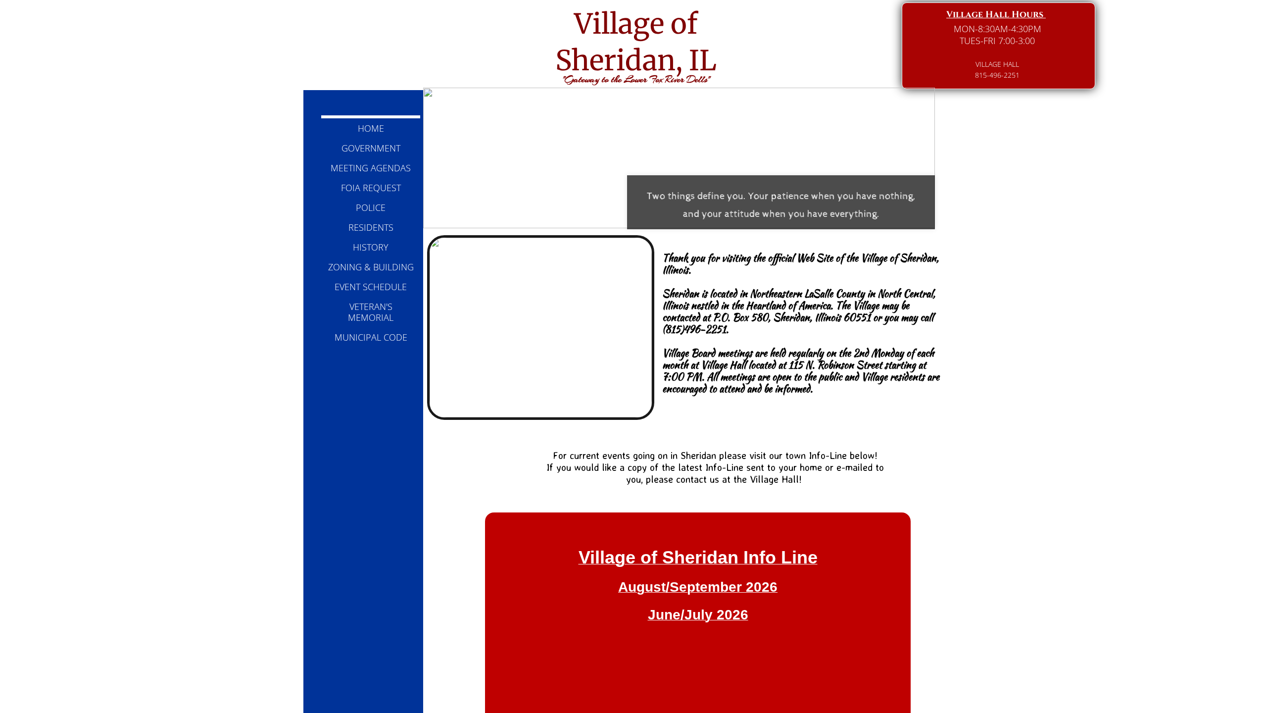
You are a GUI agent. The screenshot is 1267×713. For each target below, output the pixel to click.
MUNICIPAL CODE (371, 337)
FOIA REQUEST (371, 188)
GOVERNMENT (370, 148)
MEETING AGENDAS (371, 168)
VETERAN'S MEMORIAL (370, 312)
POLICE (371, 207)
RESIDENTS (370, 227)
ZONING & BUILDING (371, 267)
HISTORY (371, 247)
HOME (371, 128)
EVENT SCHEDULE (371, 287)
